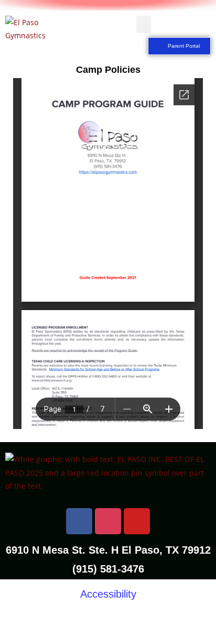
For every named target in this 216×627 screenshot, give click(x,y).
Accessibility (108, 594)
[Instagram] (108, 521)
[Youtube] (137, 521)
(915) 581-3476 (108, 569)
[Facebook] (79, 521)
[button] (143, 24)
